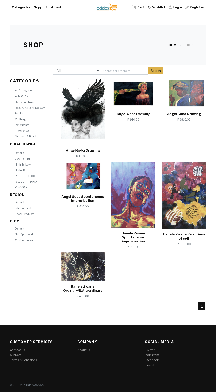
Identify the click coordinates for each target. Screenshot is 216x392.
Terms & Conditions (23, 360)
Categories (21, 7)
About (56, 7)
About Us (83, 349)
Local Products (24, 213)
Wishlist (158, 7)
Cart (141, 7)
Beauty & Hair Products (30, 107)
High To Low (23, 164)
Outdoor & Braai (25, 136)
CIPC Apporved (25, 240)
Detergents (22, 125)
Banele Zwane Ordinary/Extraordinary (82, 288)
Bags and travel (25, 102)
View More (89, 138)
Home (174, 45)
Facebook (152, 360)
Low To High (23, 158)
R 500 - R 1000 (25, 176)
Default (19, 153)
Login (177, 7)
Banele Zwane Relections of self (184, 236)
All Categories (24, 90)
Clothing (20, 119)
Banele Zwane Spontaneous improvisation (133, 237)
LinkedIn (150, 365)
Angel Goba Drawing (83, 150)
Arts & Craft (23, 96)
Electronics (22, 130)
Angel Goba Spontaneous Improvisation (82, 199)
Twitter (150, 349)
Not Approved (24, 234)
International (23, 208)
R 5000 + (21, 187)
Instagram (152, 355)
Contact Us (17, 349)
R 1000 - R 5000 (26, 181)
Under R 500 (23, 170)
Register (196, 7)
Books (19, 113)
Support (41, 7)
